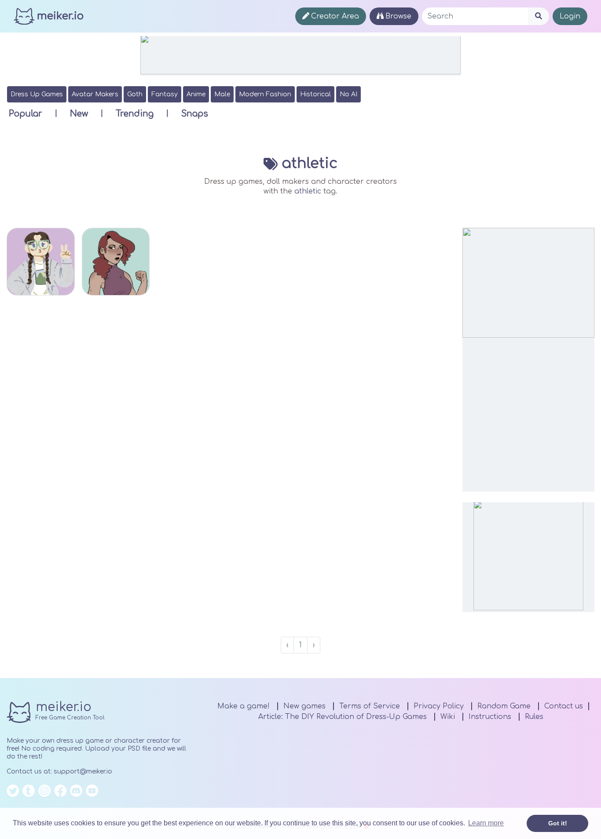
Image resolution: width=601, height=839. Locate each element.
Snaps (194, 113)
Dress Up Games (37, 94)
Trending (135, 113)
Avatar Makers (95, 94)
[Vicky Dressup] (116, 261)
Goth (135, 94)
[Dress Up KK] (40, 261)
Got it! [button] (557, 823)
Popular (25, 113)
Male (222, 94)
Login (570, 16)
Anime (196, 94)
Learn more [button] (486, 823)
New (79, 113)
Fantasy (164, 94)
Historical (315, 94)
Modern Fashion (265, 94)
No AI (348, 94)
